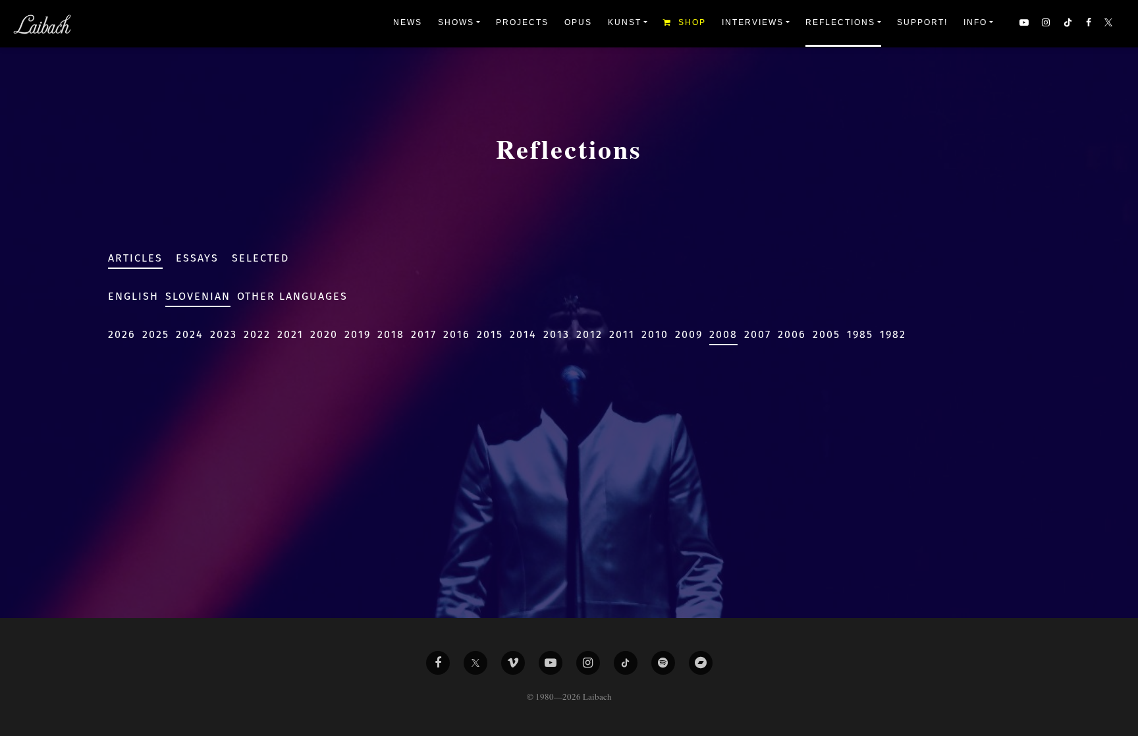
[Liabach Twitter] (475, 663)
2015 (490, 334)
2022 (257, 334)
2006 (792, 334)
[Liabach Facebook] (438, 663)
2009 (689, 334)
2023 (223, 334)
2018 (390, 334)
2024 (189, 334)
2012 (589, 334)
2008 (723, 334)
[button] (1109, 24)
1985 (860, 334)
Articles (135, 258)
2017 (424, 334)
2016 (456, 334)
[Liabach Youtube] (550, 663)
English (133, 296)
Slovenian (197, 296)
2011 (622, 334)
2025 (155, 334)
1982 (893, 334)
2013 (556, 334)
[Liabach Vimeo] (513, 663)
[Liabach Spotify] (663, 663)
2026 (122, 334)
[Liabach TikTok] (625, 663)
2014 (523, 334)
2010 (654, 334)
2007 (757, 334)
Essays (197, 258)
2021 (290, 334)
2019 (357, 334)
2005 (826, 334)
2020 (324, 334)
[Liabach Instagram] (588, 663)
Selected (260, 258)
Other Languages (292, 296)
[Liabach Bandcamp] (701, 663)
